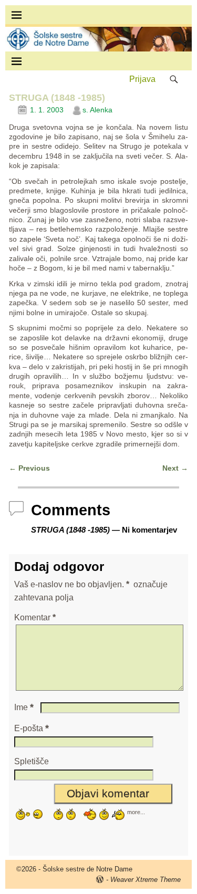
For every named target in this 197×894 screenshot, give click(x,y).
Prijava (142, 79)
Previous (29, 468)
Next (175, 468)
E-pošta (31, 728)
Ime (24, 707)
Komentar (35, 617)
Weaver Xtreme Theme (145, 879)
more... (136, 811)
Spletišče (31, 761)
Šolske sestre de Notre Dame (87, 869)
